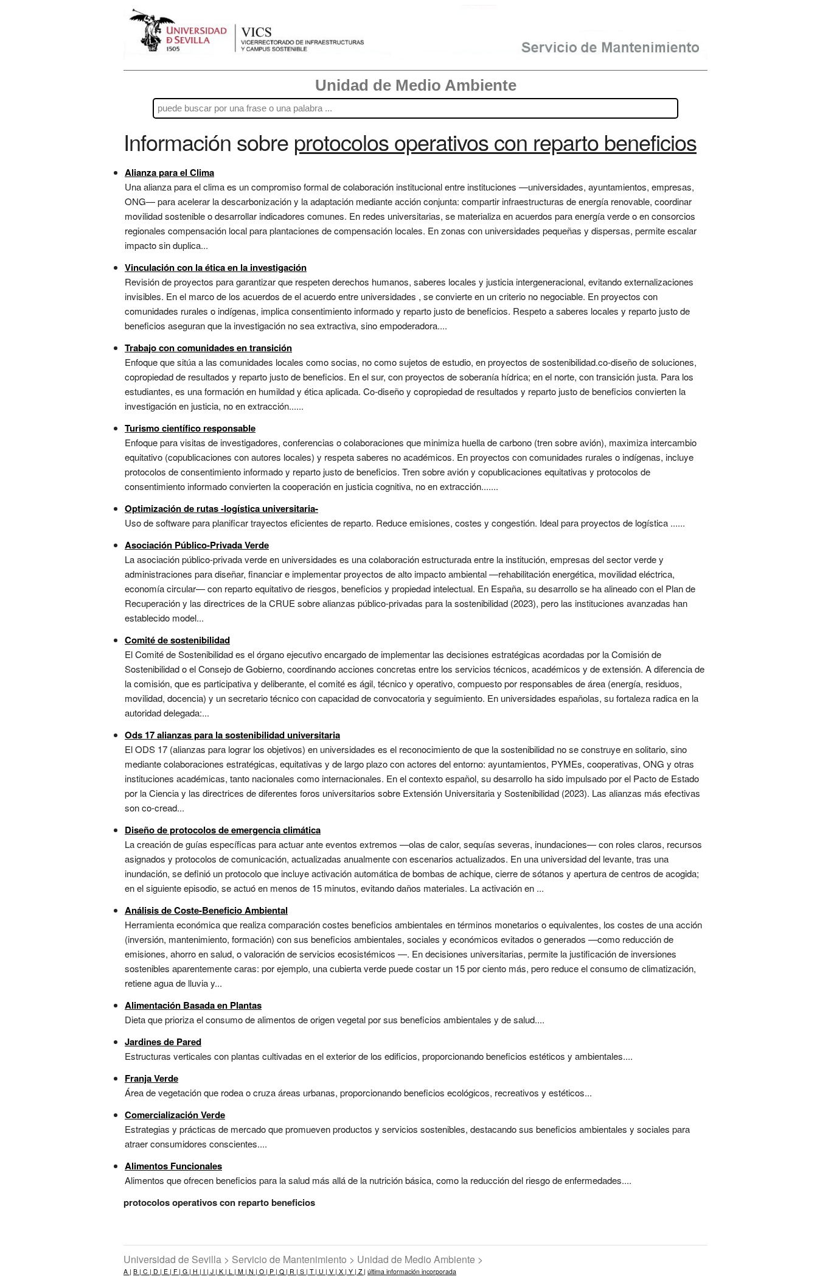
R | (293, 1271)
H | (196, 1271)
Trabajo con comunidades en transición (208, 347)
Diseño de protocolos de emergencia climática (223, 829)
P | (272, 1271)
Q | (282, 1271)
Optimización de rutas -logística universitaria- (221, 508)
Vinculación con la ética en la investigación (216, 267)
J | (213, 1271)
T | (312, 1271)
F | (176, 1271)
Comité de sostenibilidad (177, 639)
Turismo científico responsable (190, 428)
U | (322, 1271)
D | (156, 1271)
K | (222, 1271)
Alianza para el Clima (169, 172)
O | (262, 1271)
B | (137, 1271)
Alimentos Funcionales (173, 1165)
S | (303, 1271)
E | (167, 1271)
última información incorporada (411, 1271)
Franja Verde (151, 1078)
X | (342, 1271)
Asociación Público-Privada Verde (197, 545)
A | (127, 1271)
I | (205, 1271)
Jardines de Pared (163, 1041)
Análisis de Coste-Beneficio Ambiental (206, 910)
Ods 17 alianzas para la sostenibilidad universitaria (232, 734)
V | (332, 1271)
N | (252, 1271)
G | (186, 1271)
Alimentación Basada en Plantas (193, 1005)
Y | (351, 1271)
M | (241, 1271)
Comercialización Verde (175, 1114)
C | (146, 1271)
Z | (361, 1271)
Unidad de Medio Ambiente (415, 85)
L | (231, 1271)
